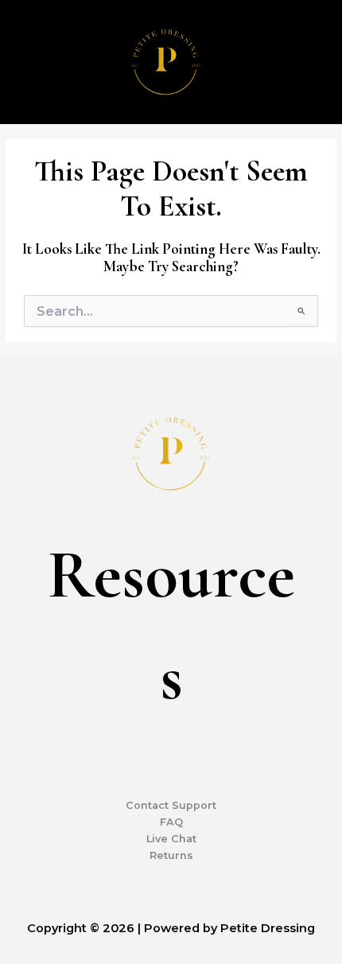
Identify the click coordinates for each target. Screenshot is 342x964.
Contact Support (171, 805)
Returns (171, 855)
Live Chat (171, 839)
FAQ (171, 822)
